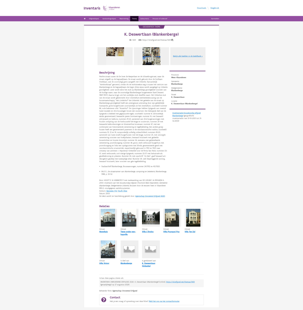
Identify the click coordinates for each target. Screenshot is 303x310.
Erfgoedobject (94, 19)
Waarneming (124, 19)
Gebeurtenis (144, 19)
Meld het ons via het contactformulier (164, 301)
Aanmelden (215, 19)
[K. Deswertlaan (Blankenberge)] (115, 56)
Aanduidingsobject (109, 19)
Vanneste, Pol (111, 191)
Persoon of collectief (160, 19)
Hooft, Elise (122, 191)
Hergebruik (214, 8)
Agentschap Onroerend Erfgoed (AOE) (150, 196)
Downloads (201, 8)
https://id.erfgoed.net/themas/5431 (180, 282)
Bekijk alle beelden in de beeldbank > (188, 56)
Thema (134, 19)
